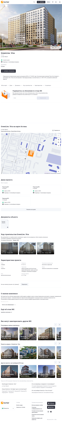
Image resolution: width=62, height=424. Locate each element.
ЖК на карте (4, 85)
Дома (11, 85)
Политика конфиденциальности (37, 408)
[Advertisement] (31, 112)
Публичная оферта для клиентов (37, 419)
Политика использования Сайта (38, 415)
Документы (17, 85)
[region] (31, 153)
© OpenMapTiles (47, 173)
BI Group (3, 66)
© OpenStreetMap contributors (56, 173)
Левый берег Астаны (16, 131)
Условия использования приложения (37, 411)
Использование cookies (37, 405)
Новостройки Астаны (6, 131)
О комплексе (48, 85)
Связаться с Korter (20, 407)
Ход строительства (27, 85)
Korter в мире (19, 405)
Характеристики (38, 85)
